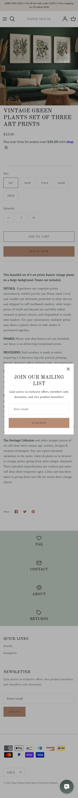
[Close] (68, 369)
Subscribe (39, 422)
